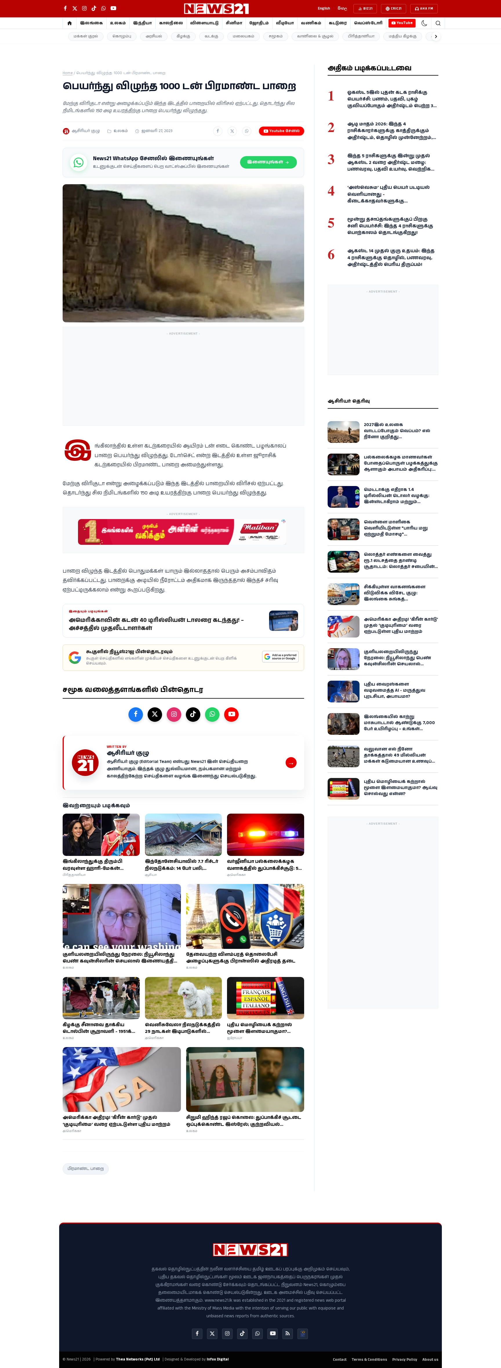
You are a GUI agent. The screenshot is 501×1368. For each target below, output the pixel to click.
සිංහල (342, 8)
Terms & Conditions (369, 1359)
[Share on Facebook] (217, 131)
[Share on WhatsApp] (246, 131)
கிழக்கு (183, 36)
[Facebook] (197, 1334)
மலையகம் (243, 36)
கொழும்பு (121, 36)
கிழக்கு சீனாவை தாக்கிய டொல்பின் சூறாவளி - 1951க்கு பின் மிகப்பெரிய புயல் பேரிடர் (100, 1028)
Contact (339, 1359)
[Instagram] (227, 1334)
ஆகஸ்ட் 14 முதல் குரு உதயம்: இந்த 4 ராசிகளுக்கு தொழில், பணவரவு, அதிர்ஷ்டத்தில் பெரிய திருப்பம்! (391, 258)
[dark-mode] (424, 23)
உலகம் (118, 23)
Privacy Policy (404, 1359)
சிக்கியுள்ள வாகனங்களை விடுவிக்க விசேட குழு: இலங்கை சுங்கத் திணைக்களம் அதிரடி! (394, 596)
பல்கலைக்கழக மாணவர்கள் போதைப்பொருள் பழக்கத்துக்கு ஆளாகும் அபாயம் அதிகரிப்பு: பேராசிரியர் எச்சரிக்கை (401, 466)
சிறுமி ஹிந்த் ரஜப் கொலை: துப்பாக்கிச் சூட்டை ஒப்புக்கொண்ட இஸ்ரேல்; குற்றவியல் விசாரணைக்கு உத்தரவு (243, 1121)
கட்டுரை (338, 23)
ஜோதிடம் (259, 23)
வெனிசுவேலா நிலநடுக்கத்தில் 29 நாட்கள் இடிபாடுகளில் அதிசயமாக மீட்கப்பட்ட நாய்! (182, 1028)
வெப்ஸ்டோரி (368, 23)
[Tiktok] (242, 1334)
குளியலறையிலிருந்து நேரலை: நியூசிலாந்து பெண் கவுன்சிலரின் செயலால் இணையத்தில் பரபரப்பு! (121, 958)
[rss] (287, 1334)
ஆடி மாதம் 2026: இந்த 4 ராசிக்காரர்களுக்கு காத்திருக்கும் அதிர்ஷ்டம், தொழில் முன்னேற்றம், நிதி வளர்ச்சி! (390, 134)
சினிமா (234, 23)
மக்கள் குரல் (86, 36)
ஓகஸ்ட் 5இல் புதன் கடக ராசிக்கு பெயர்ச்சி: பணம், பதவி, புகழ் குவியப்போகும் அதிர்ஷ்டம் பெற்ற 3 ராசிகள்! (390, 102)
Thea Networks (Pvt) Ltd (138, 1359)
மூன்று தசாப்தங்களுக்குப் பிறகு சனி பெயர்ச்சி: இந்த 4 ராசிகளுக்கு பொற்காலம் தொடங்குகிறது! (390, 226)
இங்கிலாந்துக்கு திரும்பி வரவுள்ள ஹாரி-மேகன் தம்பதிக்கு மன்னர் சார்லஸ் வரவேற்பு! (95, 865)
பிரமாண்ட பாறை (86, 1169)
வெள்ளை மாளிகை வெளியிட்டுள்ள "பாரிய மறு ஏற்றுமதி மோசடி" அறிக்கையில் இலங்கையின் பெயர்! (399, 534)
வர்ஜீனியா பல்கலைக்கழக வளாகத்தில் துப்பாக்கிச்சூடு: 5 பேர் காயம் (262, 865)
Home (67, 73)
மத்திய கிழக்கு (403, 36)
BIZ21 (367, 8)
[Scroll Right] (436, 36)
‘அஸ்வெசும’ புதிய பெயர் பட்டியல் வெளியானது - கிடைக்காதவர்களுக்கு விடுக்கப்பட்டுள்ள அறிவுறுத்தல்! (388, 197)
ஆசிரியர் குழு (86, 131)
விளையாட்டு (204, 23)
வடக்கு (211, 36)
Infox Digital (218, 1359)
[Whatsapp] (257, 1334)
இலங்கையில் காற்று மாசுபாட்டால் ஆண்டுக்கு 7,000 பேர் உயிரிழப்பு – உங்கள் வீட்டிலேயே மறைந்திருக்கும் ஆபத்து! (399, 729)
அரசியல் (154, 36)
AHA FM (426, 8)
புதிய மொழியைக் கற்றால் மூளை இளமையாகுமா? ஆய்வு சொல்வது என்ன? (259, 1028)
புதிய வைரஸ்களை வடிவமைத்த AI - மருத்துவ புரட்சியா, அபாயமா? (394, 690)
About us (430, 1359)
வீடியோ (285, 23)
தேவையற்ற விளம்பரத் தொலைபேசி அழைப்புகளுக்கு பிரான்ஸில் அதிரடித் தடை (240, 958)
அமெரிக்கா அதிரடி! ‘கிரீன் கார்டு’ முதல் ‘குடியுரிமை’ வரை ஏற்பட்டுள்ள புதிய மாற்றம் (116, 1121)
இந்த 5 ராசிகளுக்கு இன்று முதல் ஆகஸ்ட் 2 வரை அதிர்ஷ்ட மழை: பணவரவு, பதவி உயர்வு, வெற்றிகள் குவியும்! (391, 166)
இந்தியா (142, 23)
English (324, 8)
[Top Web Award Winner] (302, 1334)
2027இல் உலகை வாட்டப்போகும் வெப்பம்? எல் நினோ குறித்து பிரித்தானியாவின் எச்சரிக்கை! (400, 434)
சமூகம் (276, 36)
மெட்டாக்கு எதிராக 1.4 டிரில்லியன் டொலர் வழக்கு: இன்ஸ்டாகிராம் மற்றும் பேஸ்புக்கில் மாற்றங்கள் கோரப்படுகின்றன (396, 502)
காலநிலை (171, 23)
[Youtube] (272, 1334)
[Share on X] (232, 131)
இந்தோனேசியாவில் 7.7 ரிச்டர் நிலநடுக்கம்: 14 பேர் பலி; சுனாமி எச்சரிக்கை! (181, 865)
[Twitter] (212, 1334)
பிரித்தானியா (361, 36)
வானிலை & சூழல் (315, 36)
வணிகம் (311, 23)
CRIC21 (396, 8)
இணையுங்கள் (265, 162)
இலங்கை (91, 23)
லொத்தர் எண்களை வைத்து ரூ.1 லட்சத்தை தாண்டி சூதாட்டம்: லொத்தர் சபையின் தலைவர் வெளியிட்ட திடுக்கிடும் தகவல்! (400, 566)
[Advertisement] (183, 378)
